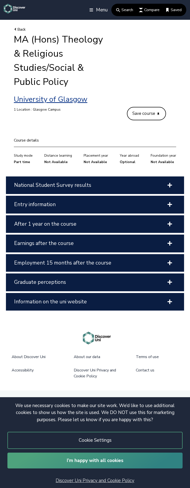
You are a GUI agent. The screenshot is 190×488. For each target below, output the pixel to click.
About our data (87, 357)
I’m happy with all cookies (95, 460)
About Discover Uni (29, 357)
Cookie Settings (95, 440)
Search (127, 10)
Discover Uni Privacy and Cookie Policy (95, 480)
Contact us (145, 370)
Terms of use (147, 357)
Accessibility (23, 370)
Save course (144, 113)
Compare (152, 10)
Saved (176, 10)
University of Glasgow (50, 99)
